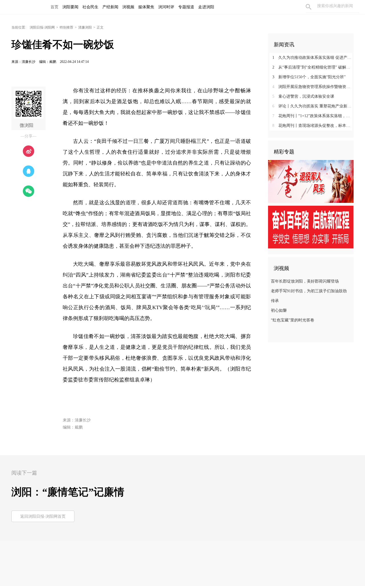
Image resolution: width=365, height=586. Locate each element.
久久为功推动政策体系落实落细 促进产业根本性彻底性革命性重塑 (313, 57)
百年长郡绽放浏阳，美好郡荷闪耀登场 (305, 281)
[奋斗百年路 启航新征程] (311, 227)
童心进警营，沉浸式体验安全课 (303, 96)
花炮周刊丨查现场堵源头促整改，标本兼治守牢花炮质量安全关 (313, 125)
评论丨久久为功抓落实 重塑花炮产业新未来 (313, 106)
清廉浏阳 (85, 27)
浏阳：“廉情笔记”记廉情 (67, 492)
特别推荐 (66, 27)
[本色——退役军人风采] (311, 181)
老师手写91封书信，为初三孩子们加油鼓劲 (309, 291)
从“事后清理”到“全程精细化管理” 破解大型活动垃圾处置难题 (313, 67)
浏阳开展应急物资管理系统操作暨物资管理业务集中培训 (313, 87)
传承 (275, 301)
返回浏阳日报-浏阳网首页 (43, 516)
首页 (54, 7)
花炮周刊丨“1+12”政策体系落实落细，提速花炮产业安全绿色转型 (313, 116)
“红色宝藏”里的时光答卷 (292, 320)
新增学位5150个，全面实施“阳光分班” (309, 77)
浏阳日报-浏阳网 (42, 27)
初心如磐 (279, 310)
